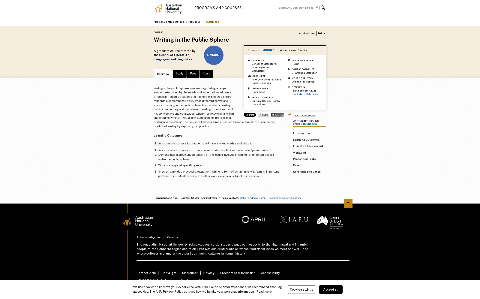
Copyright (169, 273)
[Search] (323, 8)
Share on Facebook (263, 115)
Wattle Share (277, 115)
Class (206, 73)
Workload (299, 152)
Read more (264, 291)
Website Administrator (252, 198)
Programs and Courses (218, 8)
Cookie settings (301, 289)
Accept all (331, 289)
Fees (193, 73)
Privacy (208, 273)
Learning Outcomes (306, 139)
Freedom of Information (237, 273)
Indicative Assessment (308, 146)
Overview (163, 74)
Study (179, 73)
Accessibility (270, 273)
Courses (194, 22)
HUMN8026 (212, 22)
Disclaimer (190, 273)
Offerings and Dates (307, 171)
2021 (321, 33)
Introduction (301, 133)
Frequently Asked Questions (285, 198)
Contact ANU (146, 273)
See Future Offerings (305, 94)
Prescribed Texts (304, 159)
